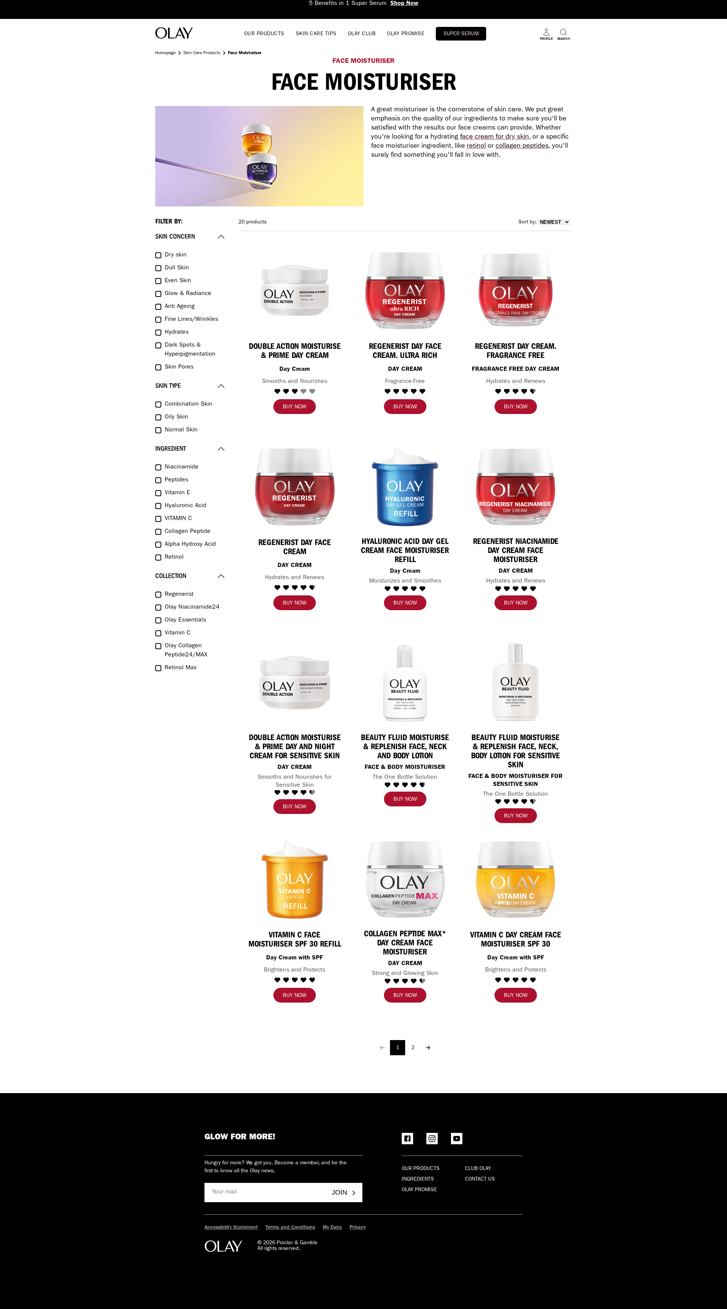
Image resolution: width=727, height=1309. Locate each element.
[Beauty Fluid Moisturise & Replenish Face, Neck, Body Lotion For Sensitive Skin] (515, 682)
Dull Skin (177, 268)
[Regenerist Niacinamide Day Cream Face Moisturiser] (515, 486)
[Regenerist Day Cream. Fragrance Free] (515, 290)
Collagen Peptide (188, 532)
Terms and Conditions (290, 1227)
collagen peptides (522, 146)
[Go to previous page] (382, 1047)
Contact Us (480, 1179)
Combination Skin (188, 404)
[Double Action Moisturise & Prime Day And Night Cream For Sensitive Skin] (294, 682)
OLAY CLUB (362, 34)
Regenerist (179, 595)
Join (339, 1192)
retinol (476, 146)
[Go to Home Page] (174, 34)
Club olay (478, 1169)
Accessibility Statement (231, 1227)
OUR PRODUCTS (264, 34)
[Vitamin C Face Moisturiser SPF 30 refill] (294, 879)
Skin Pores (179, 367)
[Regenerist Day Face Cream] (294, 486)
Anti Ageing (180, 307)
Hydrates (177, 333)
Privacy (357, 1227)
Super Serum (461, 34)
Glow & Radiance (188, 294)
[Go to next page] (427, 1047)
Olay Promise (419, 1190)
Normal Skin (181, 430)
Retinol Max (181, 668)
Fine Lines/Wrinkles (191, 320)
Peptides (176, 480)
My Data (332, 1227)
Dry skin (176, 255)
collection (170, 576)
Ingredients (418, 1179)
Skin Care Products (201, 53)
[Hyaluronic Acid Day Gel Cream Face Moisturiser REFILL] (405, 486)
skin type (168, 386)
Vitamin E (177, 493)
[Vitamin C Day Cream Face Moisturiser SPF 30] (515, 879)
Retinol (174, 558)
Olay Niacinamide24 (192, 608)
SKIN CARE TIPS (316, 34)
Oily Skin (176, 417)
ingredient (170, 449)
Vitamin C (177, 633)
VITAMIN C (178, 519)
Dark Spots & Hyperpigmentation (190, 350)
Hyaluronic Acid (185, 506)
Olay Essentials (185, 620)
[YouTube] (456, 1138)
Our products (421, 1169)
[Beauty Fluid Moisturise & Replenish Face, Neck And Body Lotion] (405, 682)
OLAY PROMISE (405, 34)
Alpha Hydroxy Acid (190, 545)
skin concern (175, 237)
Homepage (165, 53)
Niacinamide (181, 467)
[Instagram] (432, 1138)
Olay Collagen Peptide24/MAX (186, 650)
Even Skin (178, 281)
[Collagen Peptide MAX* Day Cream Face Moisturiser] (405, 879)
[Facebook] (407, 1138)
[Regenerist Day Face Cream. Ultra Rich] (405, 290)
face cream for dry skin (494, 137)
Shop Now (404, 4)
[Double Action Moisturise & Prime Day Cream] (294, 290)
